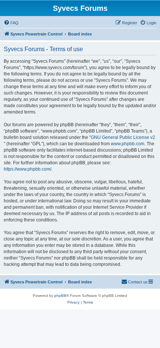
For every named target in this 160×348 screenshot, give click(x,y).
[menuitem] (11, 22)
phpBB (60, 295)
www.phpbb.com (127, 143)
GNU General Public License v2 (123, 137)
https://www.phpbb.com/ (27, 169)
